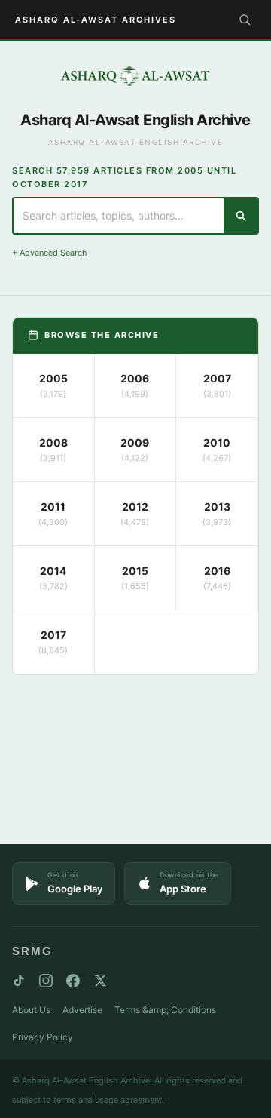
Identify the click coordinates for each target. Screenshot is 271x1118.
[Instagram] (46, 980)
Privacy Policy (42, 1037)
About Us (31, 1009)
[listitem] (54, 386)
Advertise (82, 1009)
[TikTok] (19, 980)
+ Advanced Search (49, 252)
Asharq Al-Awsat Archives (95, 19)
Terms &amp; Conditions (165, 1009)
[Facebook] (73, 980)
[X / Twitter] (100, 980)
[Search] (244, 19)
